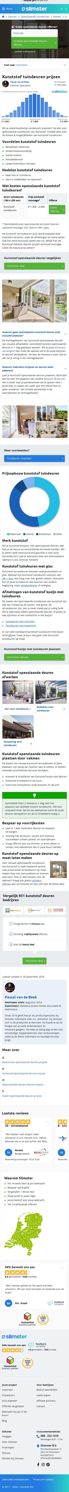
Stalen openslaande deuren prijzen (22, 1095)
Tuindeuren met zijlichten (20, 621)
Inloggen (7, 1436)
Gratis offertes (54, 209)
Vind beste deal (15, 265)
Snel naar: (16, 65)
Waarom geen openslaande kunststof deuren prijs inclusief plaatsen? (31, 334)
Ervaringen (8, 1447)
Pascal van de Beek (19, 82)
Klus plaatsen (9, 1400)
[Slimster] (4, 17)
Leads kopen (44, 1395)
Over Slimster (9, 1441)
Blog (4, 1420)
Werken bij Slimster (13, 1458)
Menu (9, 8)
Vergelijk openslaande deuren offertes (30, 42)
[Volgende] (63, 1137)
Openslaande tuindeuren (35, 16)
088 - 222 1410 (49, 1436)
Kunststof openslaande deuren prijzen (24, 1073)
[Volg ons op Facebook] (38, 1464)
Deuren (12, 16)
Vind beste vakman (17, 657)
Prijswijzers (8, 1395)
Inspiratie (7, 1389)
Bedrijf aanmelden (47, 1389)
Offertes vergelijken (13, 1406)
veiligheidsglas (29, 585)
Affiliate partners (46, 1400)
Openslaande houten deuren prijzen (22, 1084)
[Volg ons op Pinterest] (48, 1464)
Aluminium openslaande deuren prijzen (24, 1062)
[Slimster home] (34, 8)
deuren (61, 378)
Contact (41, 1406)
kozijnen (48, 378)
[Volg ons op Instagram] (43, 1464)
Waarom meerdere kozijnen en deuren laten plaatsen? (27, 368)
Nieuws (6, 1452)
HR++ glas (7, 578)
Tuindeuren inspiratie (19, 458)
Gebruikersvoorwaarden (15, 1479)
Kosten (57, 16)
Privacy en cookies (43, 1479)
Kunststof (66, 16)
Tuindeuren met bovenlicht (21, 625)
